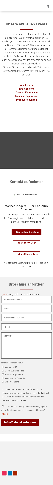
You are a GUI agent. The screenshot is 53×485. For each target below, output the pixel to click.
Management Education (15, 378)
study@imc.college (28, 254)
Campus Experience (27, 92)
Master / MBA (11, 367)
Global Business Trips (14, 371)
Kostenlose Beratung (27, 232)
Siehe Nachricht (12, 382)
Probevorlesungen (26, 99)
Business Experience (26, 96)
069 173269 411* (27, 243)
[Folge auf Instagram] (4, 473)
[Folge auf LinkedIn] (10, 473)
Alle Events (26, 85)
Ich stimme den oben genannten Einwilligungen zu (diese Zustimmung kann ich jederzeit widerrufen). (24, 410)
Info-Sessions (27, 88)
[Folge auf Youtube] (15, 473)
